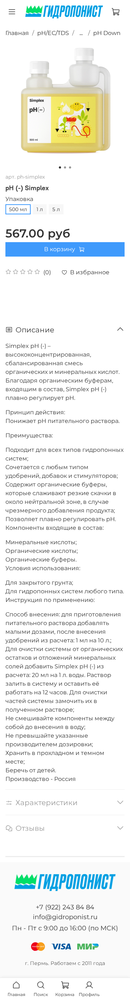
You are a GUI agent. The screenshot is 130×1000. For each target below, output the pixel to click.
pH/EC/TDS (53, 33)
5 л (56, 209)
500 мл (18, 209)
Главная (17, 33)
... (81, 33)
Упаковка (19, 199)
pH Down (107, 33)
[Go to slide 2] (65, 167)
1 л (39, 209)
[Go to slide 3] (70, 167)
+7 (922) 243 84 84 (65, 907)
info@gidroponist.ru (65, 917)
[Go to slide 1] (60, 167)
